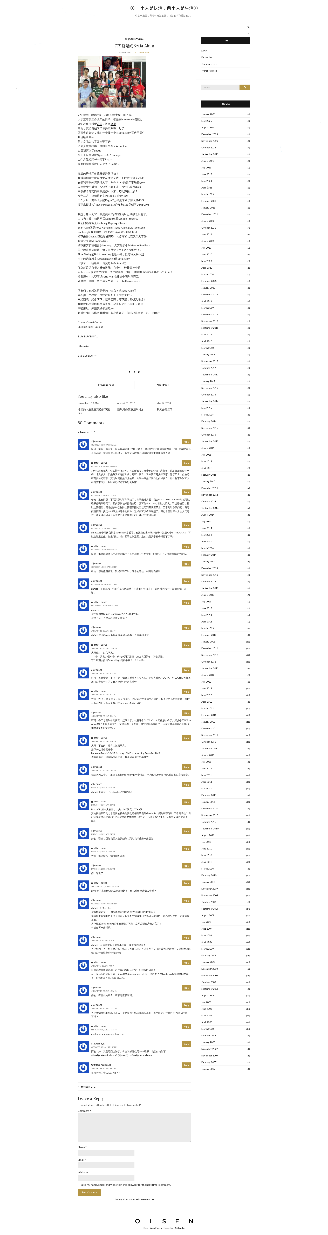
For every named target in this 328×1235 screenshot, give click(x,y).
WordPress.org (209, 70)
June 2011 (206, 768)
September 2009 (209, 908)
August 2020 (207, 241)
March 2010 (207, 868)
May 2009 (206, 935)
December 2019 (209, 294)
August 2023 (207, 161)
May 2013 (206, 615)
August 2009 (207, 915)
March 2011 (207, 788)
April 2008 (206, 1022)
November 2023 (209, 141)
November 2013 (209, 575)
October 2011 (208, 741)
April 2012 (206, 701)
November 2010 (209, 815)
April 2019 (206, 301)
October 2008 (208, 982)
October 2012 (208, 661)
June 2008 (206, 1008)
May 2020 (206, 261)
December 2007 (209, 1049)
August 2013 (207, 595)
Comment (84, 1110)
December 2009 (209, 888)
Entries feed (207, 57)
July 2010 (206, 842)
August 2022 (207, 221)
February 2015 (208, 474)
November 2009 (209, 895)
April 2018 (206, 341)
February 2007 (208, 1062)
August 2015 (207, 448)
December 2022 (209, 214)
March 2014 (207, 548)
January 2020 (208, 287)
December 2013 (209, 568)
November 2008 (209, 975)
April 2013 (206, 621)
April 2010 (206, 862)
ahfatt (97, 462)
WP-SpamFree (147, 1199)
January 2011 (208, 802)
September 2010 (209, 828)
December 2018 (209, 314)
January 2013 (208, 641)
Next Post (163, 384)
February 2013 (208, 635)
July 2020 (206, 247)
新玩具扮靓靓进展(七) (130, 409)
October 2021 (208, 227)
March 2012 (207, 708)
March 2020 (207, 274)
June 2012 (206, 688)
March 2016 (207, 414)
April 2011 (206, 781)
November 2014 (209, 494)
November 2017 (209, 361)
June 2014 (206, 528)
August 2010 (207, 835)
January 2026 (208, 114)
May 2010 (206, 855)
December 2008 (209, 968)
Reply (186, 441)
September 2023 (209, 154)
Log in (204, 50)
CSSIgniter (179, 1227)
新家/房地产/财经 (134, 39)
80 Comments (141, 52)
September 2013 (209, 588)
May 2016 (206, 408)
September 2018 (209, 327)
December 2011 (209, 728)
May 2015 (206, 461)
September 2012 (209, 668)
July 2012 (206, 681)
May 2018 (206, 334)
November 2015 (209, 428)
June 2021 (206, 234)
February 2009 (208, 955)
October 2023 (208, 147)
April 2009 (206, 942)
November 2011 (209, 735)
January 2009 (208, 962)
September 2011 (209, 748)
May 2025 (206, 120)
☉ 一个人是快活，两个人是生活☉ (164, 8)
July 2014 (206, 521)
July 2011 (206, 761)
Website (83, 1172)
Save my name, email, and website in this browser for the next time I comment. (126, 1184)
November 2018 (209, 321)
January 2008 (208, 1042)
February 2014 (208, 554)
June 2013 (206, 608)
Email (82, 1159)
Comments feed (209, 64)
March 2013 (207, 628)
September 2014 (209, 508)
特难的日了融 (98, 1064)
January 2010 (208, 882)
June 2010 (206, 848)
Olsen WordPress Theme (156, 1227)
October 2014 (208, 501)
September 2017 (209, 374)
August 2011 (207, 755)
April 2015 (206, 468)
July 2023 (206, 167)
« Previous (84, 432)
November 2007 (209, 1055)
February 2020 (208, 281)
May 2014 (206, 534)
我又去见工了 (165, 409)
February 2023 (208, 201)
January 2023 (208, 207)
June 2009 (206, 928)
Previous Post (106, 384)
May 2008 (206, 1015)
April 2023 (206, 187)
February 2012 (208, 715)
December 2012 (209, 648)
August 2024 (207, 127)
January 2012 (208, 721)
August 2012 (207, 675)
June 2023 (206, 174)
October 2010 (208, 822)
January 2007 (208, 1069)
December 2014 (209, 488)
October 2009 (208, 902)
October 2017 (208, 368)
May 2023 (206, 181)
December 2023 (209, 134)
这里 (99, 123)
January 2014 (208, 561)
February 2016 (208, 421)
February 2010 (208, 875)
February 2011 (208, 795)
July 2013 (206, 601)
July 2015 (206, 454)
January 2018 (208, 354)
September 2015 (209, 441)
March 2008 (207, 1029)
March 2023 (207, 194)
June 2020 (206, 254)
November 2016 (209, 388)
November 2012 (209, 655)
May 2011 (206, 775)
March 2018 (207, 347)
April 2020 (206, 267)
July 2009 (206, 922)
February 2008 (208, 1035)
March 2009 (207, 948)
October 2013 (208, 581)
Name (82, 1147)
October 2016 (208, 394)
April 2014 (206, 541)
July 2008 (206, 1002)
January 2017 (208, 381)
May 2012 (206, 695)
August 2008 (207, 995)
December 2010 (209, 808)
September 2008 (209, 988)
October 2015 (208, 434)
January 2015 (208, 481)
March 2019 (207, 307)
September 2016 (209, 401)
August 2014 (207, 514)
